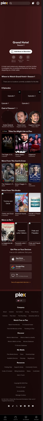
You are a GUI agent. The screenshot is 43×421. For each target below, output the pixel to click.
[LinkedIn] (29, 406)
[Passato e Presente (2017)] (35, 204)
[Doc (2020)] (35, 175)
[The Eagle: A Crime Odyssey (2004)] (8, 145)
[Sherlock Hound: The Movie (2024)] (21, 204)
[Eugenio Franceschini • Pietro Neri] (35, 119)
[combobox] (21, 3)
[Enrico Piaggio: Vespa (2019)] (21, 175)
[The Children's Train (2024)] (8, 175)
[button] (38, 3)
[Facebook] (25, 406)
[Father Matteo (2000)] (21, 145)
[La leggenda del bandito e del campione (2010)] (8, 234)
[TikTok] (13, 406)
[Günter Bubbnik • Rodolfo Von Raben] (8, 119)
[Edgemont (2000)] (35, 145)
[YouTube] (33, 406)
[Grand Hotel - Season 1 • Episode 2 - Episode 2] (31, 97)
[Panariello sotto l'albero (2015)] (21, 234)
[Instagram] (9, 406)
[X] (17, 406)
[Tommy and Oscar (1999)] (8, 204)
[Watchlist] (33, 3)
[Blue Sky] (21, 406)
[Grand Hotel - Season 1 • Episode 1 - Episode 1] (11, 97)
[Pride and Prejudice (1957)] (35, 234)
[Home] (4, 3)
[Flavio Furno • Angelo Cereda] (21, 119)
